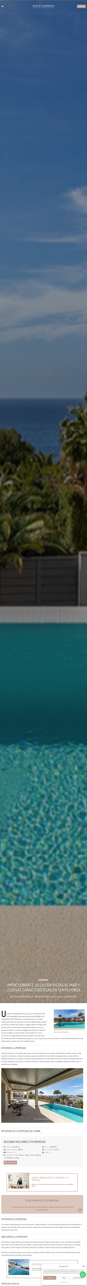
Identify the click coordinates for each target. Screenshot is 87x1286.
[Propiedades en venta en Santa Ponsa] (18, 1267)
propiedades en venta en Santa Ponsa (35, 1038)
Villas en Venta (43, 980)
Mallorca (22, 1025)
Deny (64, 1278)
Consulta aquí (11, 1162)
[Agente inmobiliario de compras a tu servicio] (18, 1180)
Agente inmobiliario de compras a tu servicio (50, 1178)
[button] (83, 1266)
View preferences (77, 1278)
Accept (49, 1278)
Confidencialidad (63, 1282)
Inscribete (81, 6)
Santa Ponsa (28, 1014)
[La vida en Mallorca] (43, 6)
